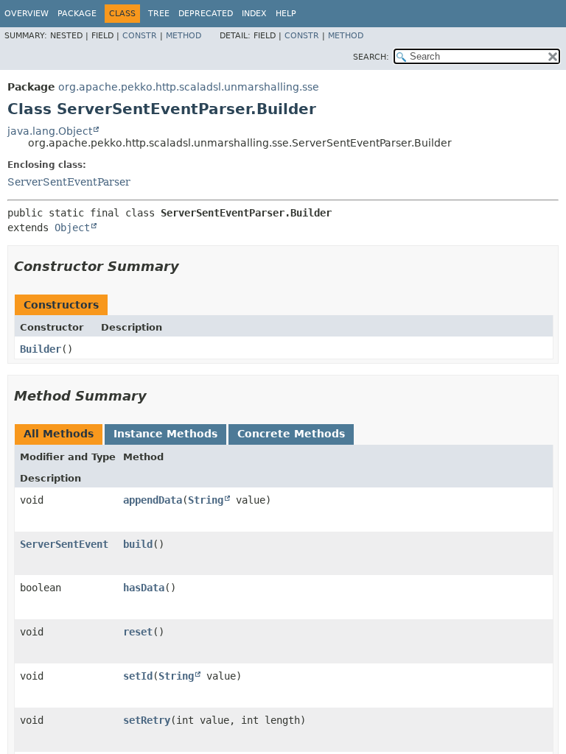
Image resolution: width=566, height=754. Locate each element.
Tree (159, 13)
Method (183, 35)
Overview (26, 13)
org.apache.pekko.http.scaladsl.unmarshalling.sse (188, 87)
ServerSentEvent (64, 544)
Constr (139, 35)
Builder (40, 349)
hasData (143, 587)
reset (138, 632)
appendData (152, 500)
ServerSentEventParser (68, 182)
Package (77, 13)
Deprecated (205, 13)
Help (286, 13)
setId (138, 676)
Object (72, 227)
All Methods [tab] (59, 434)
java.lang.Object (49, 131)
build (138, 544)
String (205, 500)
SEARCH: (371, 57)
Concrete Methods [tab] (291, 434)
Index (254, 13)
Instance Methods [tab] (165, 434)
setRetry (146, 720)
